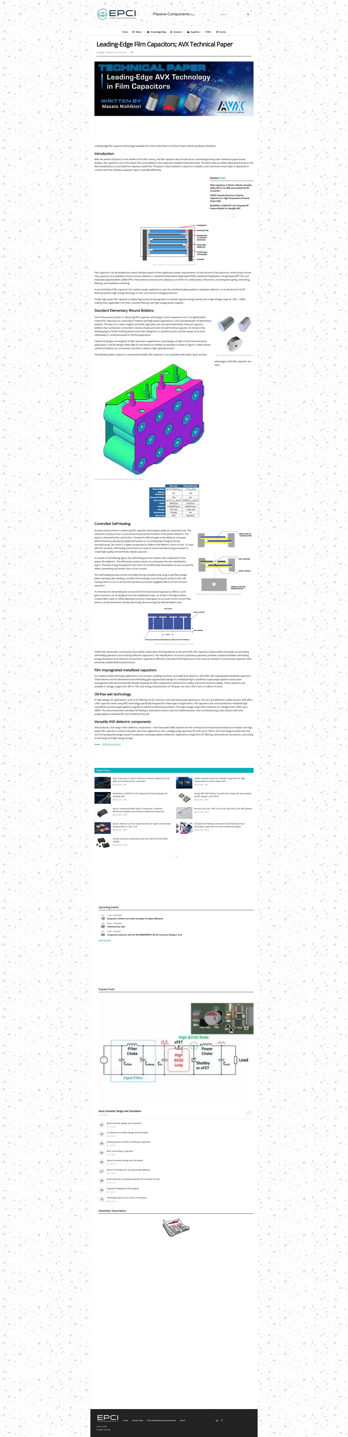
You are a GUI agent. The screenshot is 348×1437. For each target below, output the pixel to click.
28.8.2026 (118, 784)
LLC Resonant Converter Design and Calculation (127, 1132)
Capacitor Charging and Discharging (122, 1188)
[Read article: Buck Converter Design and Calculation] (176, 1051)
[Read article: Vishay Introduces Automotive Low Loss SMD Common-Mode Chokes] (102, 843)
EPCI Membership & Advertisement (161, 1420)
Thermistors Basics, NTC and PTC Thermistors (127, 1197)
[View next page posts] (176, 857)
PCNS (207, 31)
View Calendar (105, 940)
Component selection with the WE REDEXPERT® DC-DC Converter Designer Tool (144, 934)
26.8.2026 (118, 830)
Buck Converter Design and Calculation (120, 1111)
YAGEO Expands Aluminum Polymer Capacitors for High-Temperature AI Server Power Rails (230, 198)
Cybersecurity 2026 (116, 926)
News (138, 31)
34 (208, 830)
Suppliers (195, 31)
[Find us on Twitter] (222, 1420)
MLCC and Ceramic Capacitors (120, 1151)
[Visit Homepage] (174, 14)
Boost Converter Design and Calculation (124, 1123)
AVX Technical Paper (111, 744)
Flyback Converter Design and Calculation (125, 1160)
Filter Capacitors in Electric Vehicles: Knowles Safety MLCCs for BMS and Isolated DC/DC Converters (231, 188)
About (182, 1420)
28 (126, 845)
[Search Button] (248, 14)
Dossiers (177, 31)
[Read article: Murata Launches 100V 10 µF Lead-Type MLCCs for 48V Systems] (184, 813)
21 (126, 815)
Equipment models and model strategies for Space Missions (135, 918)
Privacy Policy (137, 1420)
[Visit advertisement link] (174, 1326)
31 (126, 830)
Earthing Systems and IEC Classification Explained (128, 1142)
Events (223, 31)
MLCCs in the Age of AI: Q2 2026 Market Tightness (128, 1169)
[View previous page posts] (172, 857)
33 (208, 812)
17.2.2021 (100, 52)
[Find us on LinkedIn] (217, 1420)
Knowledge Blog (158, 31)
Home (125, 31)
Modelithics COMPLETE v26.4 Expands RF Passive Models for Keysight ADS (229, 207)
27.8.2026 (118, 815)
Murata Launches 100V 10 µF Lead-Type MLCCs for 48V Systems (223, 808)
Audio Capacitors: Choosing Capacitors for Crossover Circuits (133, 1179)
